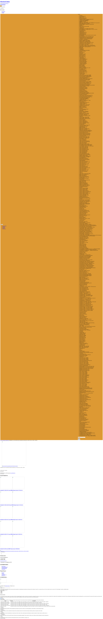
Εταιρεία (3, 572)
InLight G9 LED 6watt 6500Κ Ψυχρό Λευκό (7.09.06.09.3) (10, 548)
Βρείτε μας (3, 575)
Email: (1, 3)
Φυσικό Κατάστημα (2, 4)
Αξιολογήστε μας (4, 574)
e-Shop (3, 573)
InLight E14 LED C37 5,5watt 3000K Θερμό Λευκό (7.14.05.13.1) (11, 534)
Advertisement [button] (2, 613)
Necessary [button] (1, 597)
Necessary (2, 598)
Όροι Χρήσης (3, 566)
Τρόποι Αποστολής (4, 567)
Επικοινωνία (3, 569)
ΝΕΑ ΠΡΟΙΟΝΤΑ (6, 440)
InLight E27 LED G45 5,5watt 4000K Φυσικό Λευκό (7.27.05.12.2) (11, 490)
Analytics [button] (1, 611)
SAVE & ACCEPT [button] (2, 618)
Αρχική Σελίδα (2, 440)
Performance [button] (2, 609)
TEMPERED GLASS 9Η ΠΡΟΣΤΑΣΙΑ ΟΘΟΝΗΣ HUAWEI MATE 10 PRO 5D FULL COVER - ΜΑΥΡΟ (14, 551)
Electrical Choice (5, 1)
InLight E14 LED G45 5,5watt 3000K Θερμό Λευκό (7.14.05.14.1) (11, 519)
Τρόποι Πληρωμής (4, 568)
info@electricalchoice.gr (5, 3)
